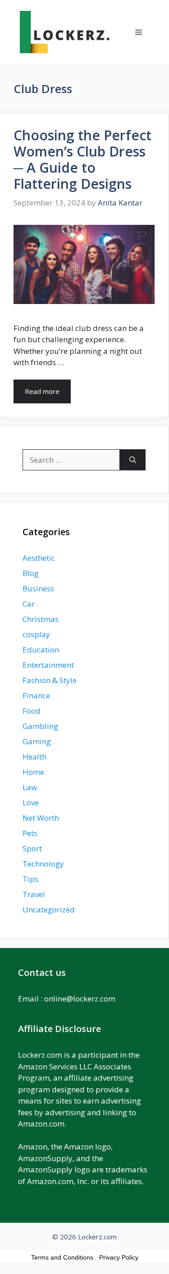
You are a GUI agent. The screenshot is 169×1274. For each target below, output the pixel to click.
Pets (30, 833)
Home (33, 772)
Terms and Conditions (62, 1257)
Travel (34, 894)
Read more (42, 391)
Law (30, 787)
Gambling (40, 726)
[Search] (133, 460)
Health (34, 756)
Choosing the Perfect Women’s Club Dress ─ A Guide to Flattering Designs (82, 159)
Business (38, 588)
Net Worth (41, 818)
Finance (36, 695)
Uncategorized (49, 909)
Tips (30, 879)
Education (41, 649)
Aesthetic (39, 558)
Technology (43, 863)
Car (29, 604)
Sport (32, 848)
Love (31, 802)
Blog (31, 573)
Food (32, 711)
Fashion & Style (50, 680)
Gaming (37, 741)
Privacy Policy (118, 1257)
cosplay (36, 634)
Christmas (41, 619)
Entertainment (48, 665)
